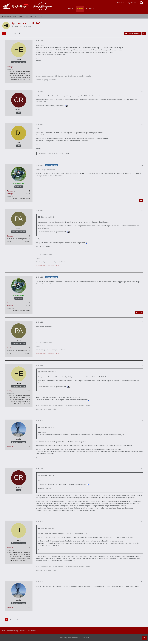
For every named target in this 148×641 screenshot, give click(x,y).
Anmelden (120, 3)
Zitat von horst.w (47, 528)
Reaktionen (10, 191)
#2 (142, 91)
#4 (142, 165)
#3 (142, 124)
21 (15, 33)
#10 (142, 469)
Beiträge (10, 67)
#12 (142, 582)
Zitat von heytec (46, 427)
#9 (142, 421)
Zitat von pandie (46, 476)
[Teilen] (144, 33)
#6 (142, 277)
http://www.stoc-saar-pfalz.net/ (46, 265)
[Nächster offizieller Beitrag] (141, 200)
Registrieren (132, 3)
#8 (142, 365)
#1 (142, 41)
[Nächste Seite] (19, 33)
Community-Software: (74, 637)
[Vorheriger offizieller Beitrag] (137, 312)
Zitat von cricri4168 (47, 217)
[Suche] (142, 3)
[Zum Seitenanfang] (144, 638)
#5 (142, 210)
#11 (142, 522)
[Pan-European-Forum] (27, 6)
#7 (142, 322)
